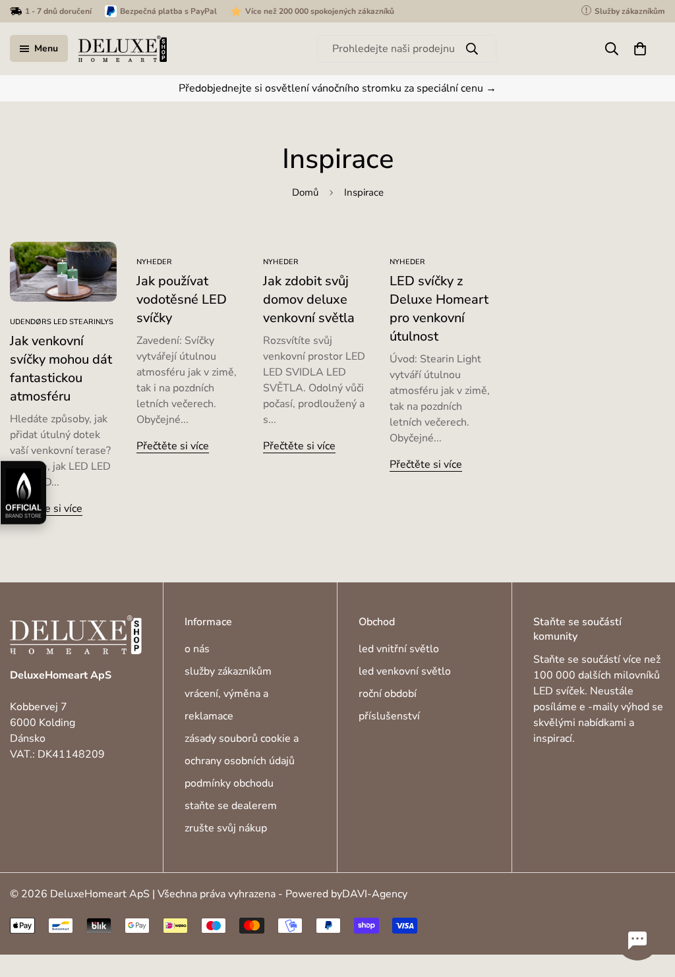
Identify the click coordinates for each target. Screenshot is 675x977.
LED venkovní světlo (405, 671)
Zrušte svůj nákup (226, 828)
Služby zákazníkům (228, 671)
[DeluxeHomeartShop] (122, 49)
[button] (640, 49)
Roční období (388, 693)
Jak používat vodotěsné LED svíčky (181, 299)
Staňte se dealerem (231, 805)
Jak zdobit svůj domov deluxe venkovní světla (309, 299)
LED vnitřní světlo (399, 649)
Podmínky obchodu (229, 783)
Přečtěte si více (46, 508)
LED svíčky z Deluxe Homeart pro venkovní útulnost (439, 308)
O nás (197, 649)
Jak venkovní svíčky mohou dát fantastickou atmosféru (61, 368)
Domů (305, 192)
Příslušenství (389, 716)
